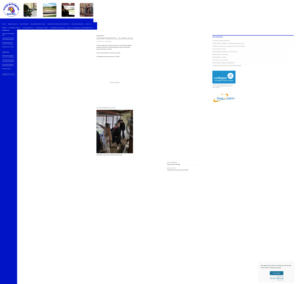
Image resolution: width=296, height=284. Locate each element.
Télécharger (118, 107)
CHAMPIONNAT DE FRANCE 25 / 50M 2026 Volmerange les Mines (228, 43)
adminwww (109, 41)
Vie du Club (88, 24)
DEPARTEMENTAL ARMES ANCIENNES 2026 (223, 62)
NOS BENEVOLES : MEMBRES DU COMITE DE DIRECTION (58, 24)
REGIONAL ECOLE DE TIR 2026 (220, 60)
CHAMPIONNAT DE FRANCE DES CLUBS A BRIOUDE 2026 (226, 65)
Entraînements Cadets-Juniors (58, 27)
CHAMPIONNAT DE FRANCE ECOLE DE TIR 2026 (224, 51)
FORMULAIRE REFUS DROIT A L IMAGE (37, 24)
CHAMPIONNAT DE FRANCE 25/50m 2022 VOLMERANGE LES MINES (8, 60)
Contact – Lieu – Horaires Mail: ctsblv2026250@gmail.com (80, 27)
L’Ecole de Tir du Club (28, 27)
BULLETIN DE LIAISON (24, 24)
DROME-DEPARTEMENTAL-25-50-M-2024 (105, 107)
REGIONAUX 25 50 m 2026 (219, 49)
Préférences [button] (280, 278)
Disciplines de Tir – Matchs (42, 27)
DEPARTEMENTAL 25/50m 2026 (220, 54)
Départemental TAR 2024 (173, 163)
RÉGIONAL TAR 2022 (6, 68)
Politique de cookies (275, 267)
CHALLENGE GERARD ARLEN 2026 (221, 40)
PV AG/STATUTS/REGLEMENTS (77, 24)
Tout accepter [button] (276, 273)
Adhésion (4, 27)
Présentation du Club (13, 24)
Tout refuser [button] (273, 278)
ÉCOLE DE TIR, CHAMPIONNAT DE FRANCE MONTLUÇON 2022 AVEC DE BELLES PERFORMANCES (8, 65)
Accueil (4, 24)
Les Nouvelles (100, 35)
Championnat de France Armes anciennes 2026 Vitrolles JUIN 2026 (228, 46)
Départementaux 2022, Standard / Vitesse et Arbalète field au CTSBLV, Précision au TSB (8, 56)
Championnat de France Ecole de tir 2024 (177, 169)
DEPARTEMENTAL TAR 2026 (219, 57)
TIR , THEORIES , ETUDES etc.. (14, 27)
